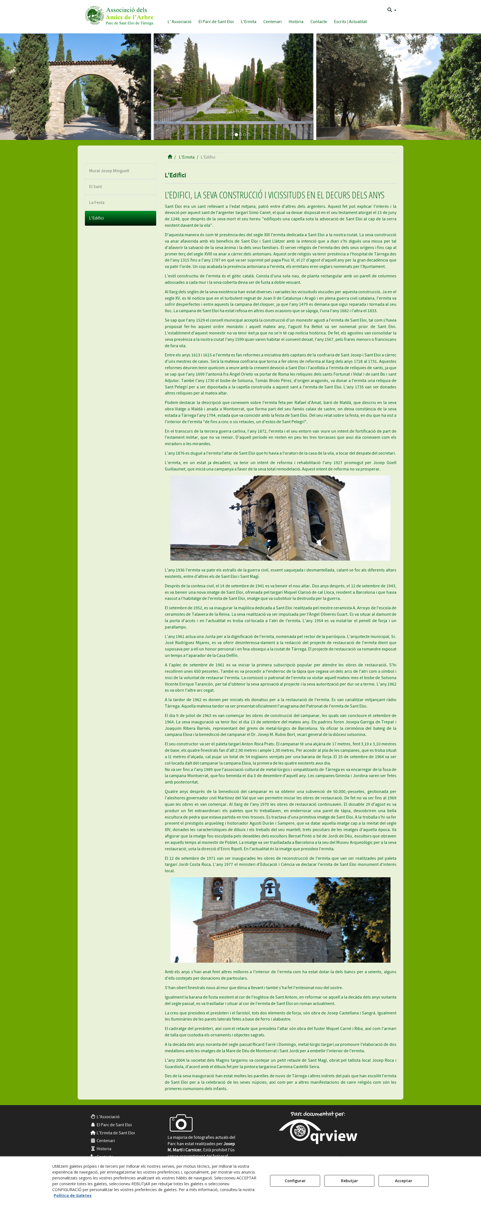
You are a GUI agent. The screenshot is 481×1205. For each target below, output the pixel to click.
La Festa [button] (96, 202)
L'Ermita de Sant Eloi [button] (115, 1133)
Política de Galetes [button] (73, 1195)
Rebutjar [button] (349, 1180)
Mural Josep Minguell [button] (109, 171)
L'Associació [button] (108, 1117)
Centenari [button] (105, 1141)
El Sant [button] (95, 186)
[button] (118, 14)
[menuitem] (392, 10)
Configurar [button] (295, 1180)
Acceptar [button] (403, 1180)
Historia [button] (103, 1149)
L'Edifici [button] (96, 218)
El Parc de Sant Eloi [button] (114, 1125)
